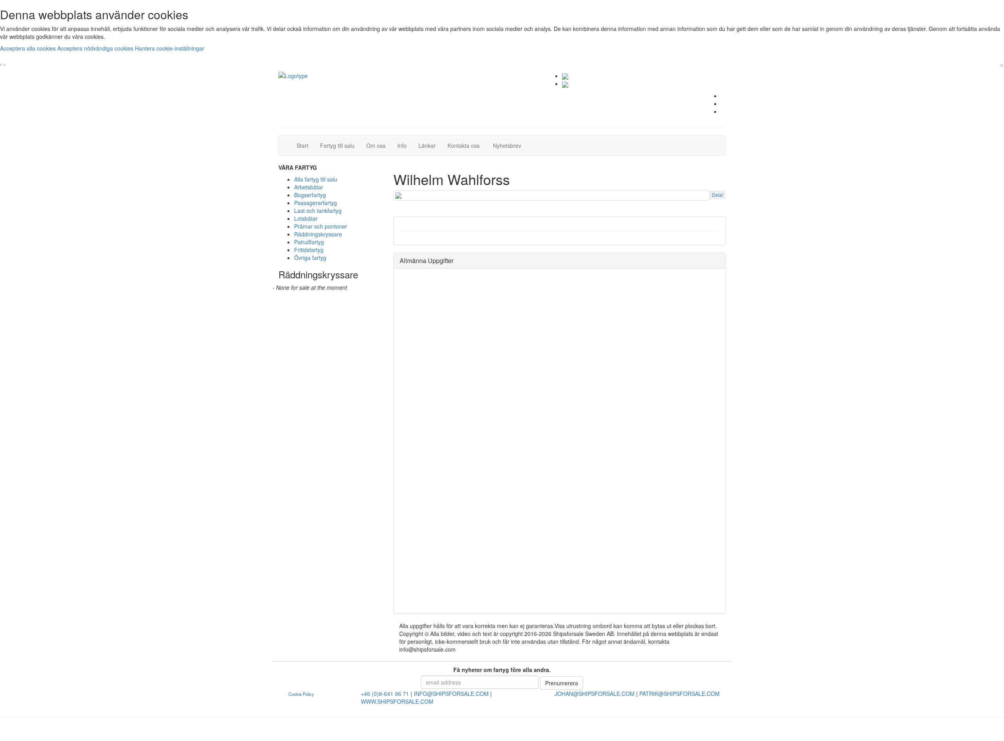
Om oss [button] (376, 145)
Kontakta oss (466, 145)
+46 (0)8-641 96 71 (385, 693)
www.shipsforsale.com (397, 701)
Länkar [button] (427, 145)
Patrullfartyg (309, 242)
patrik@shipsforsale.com (679, 693)
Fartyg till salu (340, 145)
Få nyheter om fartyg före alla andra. (502, 670)
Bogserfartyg (310, 195)
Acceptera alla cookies (28, 48)
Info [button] (402, 145)
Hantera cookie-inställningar (169, 48)
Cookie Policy (301, 694)
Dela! (717, 194)
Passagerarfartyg (315, 203)
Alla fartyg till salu (315, 179)
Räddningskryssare (318, 234)
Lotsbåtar (306, 218)
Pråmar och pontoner (320, 226)
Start (305, 145)
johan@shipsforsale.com (595, 693)
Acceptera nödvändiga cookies (96, 48)
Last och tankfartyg (318, 210)
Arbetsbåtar (308, 187)
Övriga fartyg (310, 258)
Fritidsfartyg (309, 250)
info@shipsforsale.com (451, 693)
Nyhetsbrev (509, 145)
